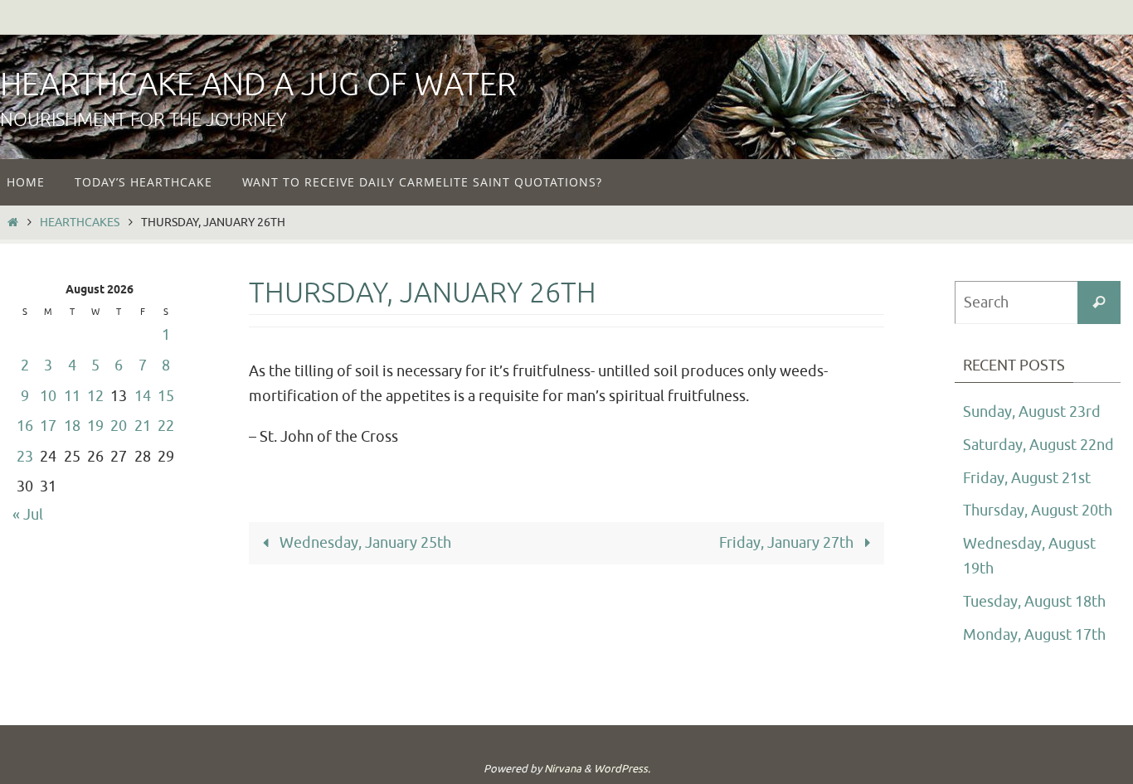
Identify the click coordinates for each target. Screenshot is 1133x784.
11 (72, 396)
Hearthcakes (79, 222)
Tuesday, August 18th (1034, 602)
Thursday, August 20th (1037, 510)
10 (48, 396)
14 (142, 396)
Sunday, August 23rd (1032, 412)
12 (95, 396)
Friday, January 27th (788, 543)
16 (25, 426)
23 (25, 457)
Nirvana (562, 769)
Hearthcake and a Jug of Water (258, 84)
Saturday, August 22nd (1038, 445)
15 (166, 396)
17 (48, 426)
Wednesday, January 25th (363, 543)
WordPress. (622, 769)
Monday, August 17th (1034, 635)
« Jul (27, 515)
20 (118, 426)
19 (95, 426)
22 (166, 426)
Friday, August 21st (1027, 478)
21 (142, 426)
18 (72, 426)
